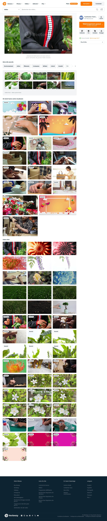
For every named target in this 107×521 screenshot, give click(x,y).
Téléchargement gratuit (92, 25)
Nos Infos (66, 490)
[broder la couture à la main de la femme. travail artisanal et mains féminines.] (39, 143)
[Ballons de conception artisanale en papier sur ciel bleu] (14, 107)
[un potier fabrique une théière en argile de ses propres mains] (39, 172)
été (67, 66)
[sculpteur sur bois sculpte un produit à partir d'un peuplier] (14, 380)
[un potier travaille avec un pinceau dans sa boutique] (14, 172)
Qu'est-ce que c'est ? (94, 38)
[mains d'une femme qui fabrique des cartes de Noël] (20, 125)
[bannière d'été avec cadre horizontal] (57, 205)
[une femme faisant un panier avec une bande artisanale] (64, 172)
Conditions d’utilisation (63, 516)
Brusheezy (17, 485)
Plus (43, 4)
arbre (18, 66)
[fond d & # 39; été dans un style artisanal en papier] (57, 125)
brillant (45, 66)
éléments (26, 66)
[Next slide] (74, 66)
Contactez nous (68, 487)
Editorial (35, 4)
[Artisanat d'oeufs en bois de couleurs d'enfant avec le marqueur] (39, 107)
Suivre (101, 18)
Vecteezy (16, 487)
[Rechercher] (97, 9)
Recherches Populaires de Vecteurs (46, 493)
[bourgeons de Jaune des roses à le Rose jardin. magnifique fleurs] (39, 277)
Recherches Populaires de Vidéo (46, 501)
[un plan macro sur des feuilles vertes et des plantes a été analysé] (14, 439)
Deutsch (89, 492)
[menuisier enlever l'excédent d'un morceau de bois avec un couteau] (64, 322)
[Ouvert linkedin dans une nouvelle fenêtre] (27, 515)
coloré (53, 66)
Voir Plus (67, 85)
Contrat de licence (44, 485)
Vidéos (27, 4)
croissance (36, 66)
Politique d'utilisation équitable (93, 516)
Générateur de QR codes (21, 507)
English (89, 485)
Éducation (17, 495)
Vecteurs (10, 4)
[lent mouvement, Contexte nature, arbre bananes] (39, 336)
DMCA (40, 487)
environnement (8, 66)
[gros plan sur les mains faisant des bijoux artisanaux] (64, 158)
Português (90, 490)
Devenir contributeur (67, 493)
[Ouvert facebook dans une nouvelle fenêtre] (21, 515)
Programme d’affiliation (45, 490)
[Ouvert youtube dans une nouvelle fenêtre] (38, 515)
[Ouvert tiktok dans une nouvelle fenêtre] (32, 515)
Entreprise (17, 492)
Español (89, 487)
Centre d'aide (67, 485)
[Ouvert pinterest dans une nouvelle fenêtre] (29, 515)
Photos (19, 4)
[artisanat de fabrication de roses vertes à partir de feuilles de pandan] (14, 143)
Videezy (16, 490)
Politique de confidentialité (77, 516)
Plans (67, 3)
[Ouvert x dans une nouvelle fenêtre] (35, 515)
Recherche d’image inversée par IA (22, 500)
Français (89, 495)
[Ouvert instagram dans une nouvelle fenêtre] (24, 515)
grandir (60, 66)
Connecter (99, 3)
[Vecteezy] (4, 3)
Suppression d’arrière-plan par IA (21, 504)
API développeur (18, 497)
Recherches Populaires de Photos (46, 497)
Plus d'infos (84, 42)
